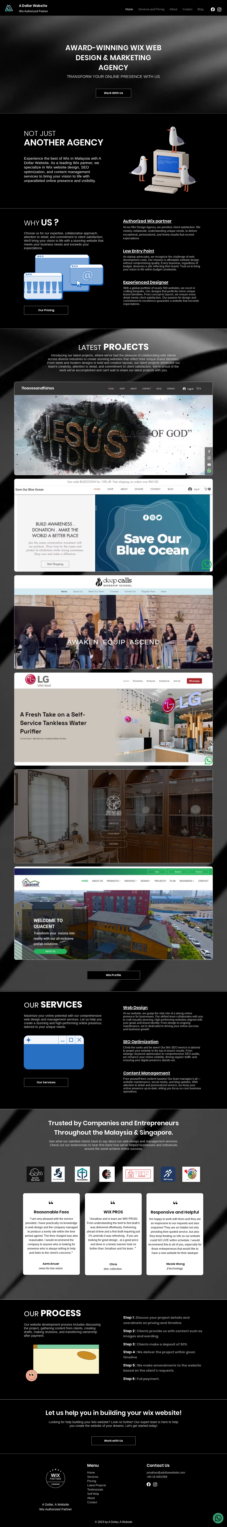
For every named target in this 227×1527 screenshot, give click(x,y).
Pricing (91, 1481)
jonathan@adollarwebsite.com (166, 1472)
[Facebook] (212, 9)
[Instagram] (219, 9)
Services (92, 1476)
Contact (92, 1502)
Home (91, 1472)
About (91, 1498)
